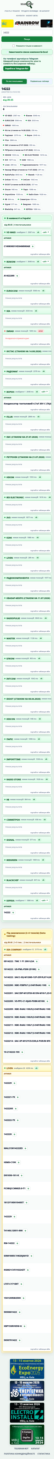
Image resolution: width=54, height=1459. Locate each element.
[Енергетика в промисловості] (27, 1391)
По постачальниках (14, 81)
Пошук (27, 39)
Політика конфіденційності (19, 1453)
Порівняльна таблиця (39, 81)
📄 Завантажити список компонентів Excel (27, 52)
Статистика (43, 1453)
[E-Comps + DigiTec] (27, 1435)
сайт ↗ (46, 232)
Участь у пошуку (12, 11)
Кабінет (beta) (32, 15)
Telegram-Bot (21, 1448)
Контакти (20, 15)
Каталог (35, 1448)
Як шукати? (44, 11)
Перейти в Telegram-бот (16, 68)
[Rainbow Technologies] (27, 23)
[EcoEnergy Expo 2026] (27, 1369)
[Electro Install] (27, 1413)
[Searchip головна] (27, 5)
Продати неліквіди (29, 11)
